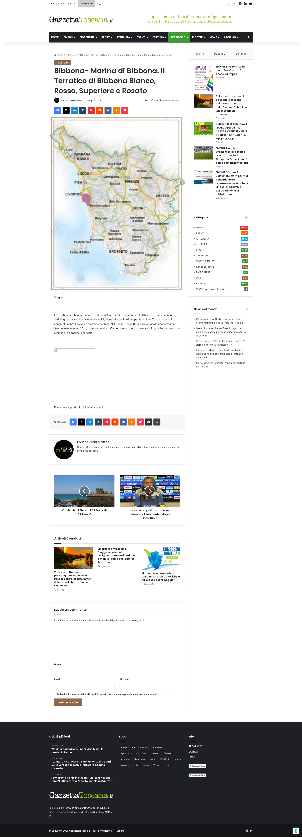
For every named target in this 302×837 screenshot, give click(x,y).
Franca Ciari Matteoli (71, 100)
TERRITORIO (178, 37)
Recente (199, 53)
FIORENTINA (87, 37)
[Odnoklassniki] (116, 110)
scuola (134, 765)
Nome (58, 664)
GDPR (192, 757)
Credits (120, 830)
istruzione (140, 759)
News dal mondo (205, 309)
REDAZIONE (195, 746)
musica (177, 759)
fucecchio (125, 759)
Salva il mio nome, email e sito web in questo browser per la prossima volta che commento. (108, 694)
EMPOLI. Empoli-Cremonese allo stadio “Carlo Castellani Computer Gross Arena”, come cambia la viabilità (232, 155)
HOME (55, 37)
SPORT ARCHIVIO (206, 261)
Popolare (219, 53)
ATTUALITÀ (123, 37)
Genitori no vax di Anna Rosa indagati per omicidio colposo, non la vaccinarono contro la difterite (221, 332)
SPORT (105, 37)
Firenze (167, 753)
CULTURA (158, 37)
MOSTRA (164, 759)
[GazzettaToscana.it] (81, 19)
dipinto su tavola (129, 753)
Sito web (124, 679)
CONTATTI (194, 751)
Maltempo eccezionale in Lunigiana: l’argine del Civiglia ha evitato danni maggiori (161, 577)
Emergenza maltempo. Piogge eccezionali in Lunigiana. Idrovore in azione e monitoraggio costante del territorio (116, 555)
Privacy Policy (198, 766)
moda (152, 759)
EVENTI (141, 37)
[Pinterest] (91, 110)
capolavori (157, 747)
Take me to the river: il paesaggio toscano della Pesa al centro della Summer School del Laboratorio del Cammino (72, 578)
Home (59, 55)
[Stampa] (156, 421)
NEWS (213, 37)
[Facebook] (57, 110)
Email (58, 679)
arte (133, 747)
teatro (146, 765)
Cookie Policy (198, 775)
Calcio (143, 747)
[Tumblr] (82, 110)
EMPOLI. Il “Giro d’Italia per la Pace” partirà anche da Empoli (230, 70)
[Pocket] (124, 110)
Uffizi (168, 765)
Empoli (145, 753)
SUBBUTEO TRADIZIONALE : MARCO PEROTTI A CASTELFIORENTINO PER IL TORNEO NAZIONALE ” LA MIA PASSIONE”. (160, 3)
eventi (156, 753)
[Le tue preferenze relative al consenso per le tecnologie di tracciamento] (296, 831)
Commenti (241, 53)
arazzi (124, 747)
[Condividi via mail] (148, 421)
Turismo (157, 765)
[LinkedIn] (74, 110)
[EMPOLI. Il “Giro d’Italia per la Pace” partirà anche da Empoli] (203, 78)
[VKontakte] (108, 110)
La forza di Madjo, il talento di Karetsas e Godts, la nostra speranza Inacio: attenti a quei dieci (219, 354)
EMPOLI (68, 37)
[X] (66, 110)
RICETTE (197, 37)
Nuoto (124, 765)
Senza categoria (205, 266)
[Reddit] (99, 110)
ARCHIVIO (230, 37)
